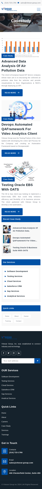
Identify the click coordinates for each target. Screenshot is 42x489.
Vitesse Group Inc (10, 484)
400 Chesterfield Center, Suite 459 (24, 473)
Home (16, 25)
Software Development (17, 271)
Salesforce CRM (14, 286)
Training (8, 321)
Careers (5, 422)
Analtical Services (8, 398)
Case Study (6, 426)
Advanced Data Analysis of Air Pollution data (14, 65)
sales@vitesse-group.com (31, 3)
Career (26, 316)
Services (5, 430)
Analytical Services (16, 296)
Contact (18, 321)
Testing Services (14, 276)
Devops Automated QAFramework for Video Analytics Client (19, 129)
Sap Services (13, 291)
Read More (11, 93)
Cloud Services (14, 281)
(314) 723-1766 (10, 3)
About (16, 316)
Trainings (5, 435)
